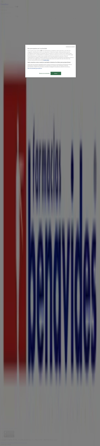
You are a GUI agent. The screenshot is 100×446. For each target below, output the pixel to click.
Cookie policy (46, 60)
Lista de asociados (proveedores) (35, 68)
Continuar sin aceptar (70, 46)
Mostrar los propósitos (44, 73)
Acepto (55, 73)
